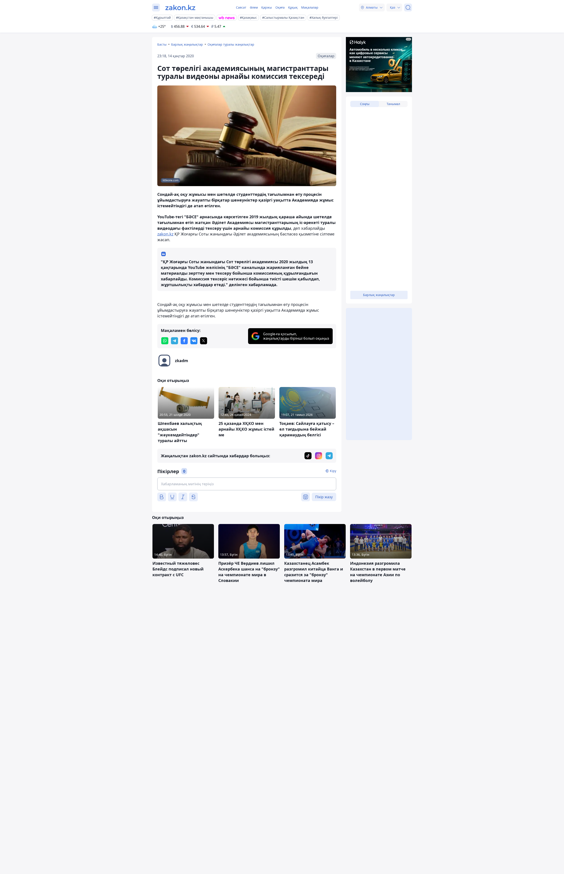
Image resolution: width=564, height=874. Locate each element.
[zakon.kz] (180, 7)
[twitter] (204, 341)
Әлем (254, 7)
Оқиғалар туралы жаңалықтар (231, 44)
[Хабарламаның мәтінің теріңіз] (246, 484)
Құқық (293, 7)
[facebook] (184, 341)
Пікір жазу (324, 496)
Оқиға (280, 7)
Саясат (241, 7)
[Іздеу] (408, 7)
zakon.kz (165, 234)
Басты (162, 44)
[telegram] (174, 341)
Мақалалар (309, 7)
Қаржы (266, 7)
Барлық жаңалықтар (187, 44)
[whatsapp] (165, 341)
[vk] (194, 341)
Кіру (333, 471)
